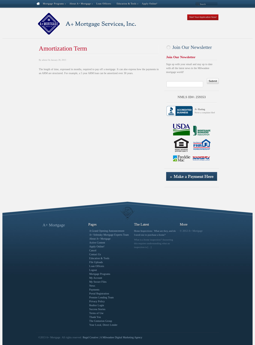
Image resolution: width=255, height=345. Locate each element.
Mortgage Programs (99, 274)
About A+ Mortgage (100, 238)
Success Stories (97, 309)
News (92, 285)
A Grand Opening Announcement (106, 231)
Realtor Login (96, 305)
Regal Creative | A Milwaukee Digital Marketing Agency (112, 337)
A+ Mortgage (54, 225)
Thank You (95, 317)
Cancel (92, 250)
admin (44, 60)
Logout (93, 270)
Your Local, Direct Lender (103, 325)
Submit (213, 80)
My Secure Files (97, 281)
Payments (94, 289)
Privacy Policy (97, 301)
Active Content (97, 242)
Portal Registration (99, 293)
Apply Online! (97, 246)
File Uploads (96, 262)
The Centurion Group (100, 321)
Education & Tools (99, 258)
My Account (95, 278)
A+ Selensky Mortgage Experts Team (109, 234)
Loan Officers (96, 266)
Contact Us (95, 254)
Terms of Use (96, 313)
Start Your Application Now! (203, 17)
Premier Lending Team (101, 297)
